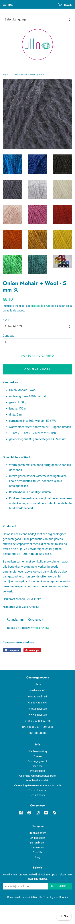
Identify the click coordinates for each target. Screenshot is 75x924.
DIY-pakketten (38, 837)
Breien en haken (37, 832)
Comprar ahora (37, 369)
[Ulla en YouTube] (46, 813)
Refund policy (37, 795)
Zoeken (37, 756)
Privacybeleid (37, 770)
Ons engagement (37, 761)
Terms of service (37, 790)
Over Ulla (38, 852)
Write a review (40, 628)
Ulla (40, 897)
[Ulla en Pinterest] (29, 813)
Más (10, 4)
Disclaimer (37, 766)
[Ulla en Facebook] (21, 813)
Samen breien (37, 842)
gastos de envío (41, 305)
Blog (37, 857)
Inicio (5, 74)
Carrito (67, 5)
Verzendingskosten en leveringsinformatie (37, 785)
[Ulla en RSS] (54, 813)
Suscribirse (60, 886)
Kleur (6, 320)
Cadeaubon (37, 847)
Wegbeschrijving (37, 751)
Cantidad (8, 335)
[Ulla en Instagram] (37, 813)
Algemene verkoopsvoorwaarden (37, 775)
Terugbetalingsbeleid (37, 780)
